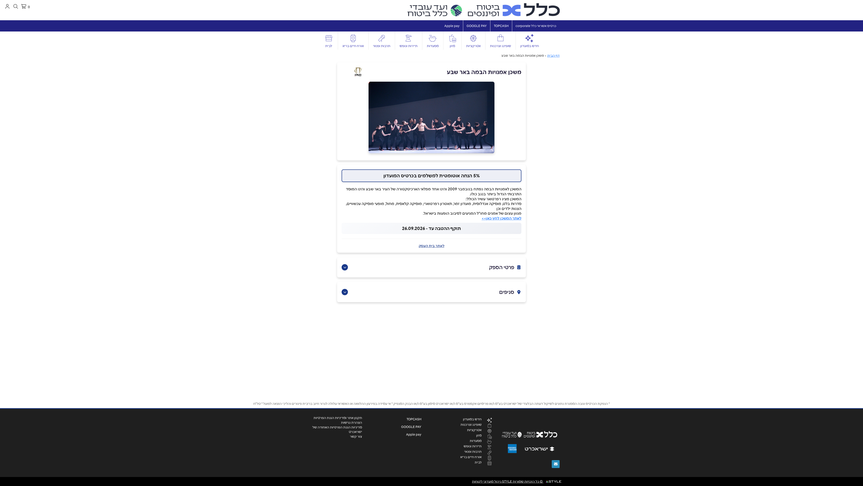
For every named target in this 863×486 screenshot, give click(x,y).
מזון (452, 46)
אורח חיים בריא (353, 46)
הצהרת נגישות (351, 423)
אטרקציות (473, 46)
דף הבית (553, 56)
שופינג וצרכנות (500, 46)
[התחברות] (7, 6)
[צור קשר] (556, 464)
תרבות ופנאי (381, 46)
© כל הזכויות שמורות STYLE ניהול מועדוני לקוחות (507, 481)
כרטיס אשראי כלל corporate (536, 26)
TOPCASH (501, 26)
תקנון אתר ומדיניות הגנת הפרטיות (338, 418)
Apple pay (452, 26)
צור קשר (356, 436)
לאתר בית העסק (431, 246)
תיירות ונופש (409, 46)
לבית (328, 46)
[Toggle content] (345, 267)
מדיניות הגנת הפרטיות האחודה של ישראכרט (337, 429)
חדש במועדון (529, 46)
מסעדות (433, 46)
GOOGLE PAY (477, 26)
